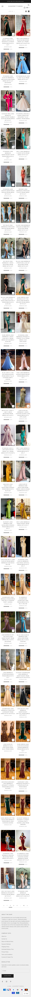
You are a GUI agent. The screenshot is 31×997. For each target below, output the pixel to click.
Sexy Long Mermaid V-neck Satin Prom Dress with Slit (23, 153)
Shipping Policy (5, 946)
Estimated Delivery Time (8, 949)
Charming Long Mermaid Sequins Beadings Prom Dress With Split (8, 856)
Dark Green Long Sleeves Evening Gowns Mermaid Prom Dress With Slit (23, 747)
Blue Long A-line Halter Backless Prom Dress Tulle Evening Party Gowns (8, 376)
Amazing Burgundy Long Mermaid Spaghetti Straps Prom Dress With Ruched (8, 785)
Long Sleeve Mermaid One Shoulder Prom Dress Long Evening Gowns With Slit (23, 487)
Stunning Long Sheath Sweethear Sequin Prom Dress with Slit (7, 192)
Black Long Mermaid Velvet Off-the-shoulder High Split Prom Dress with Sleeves (8, 300)
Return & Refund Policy (7, 941)
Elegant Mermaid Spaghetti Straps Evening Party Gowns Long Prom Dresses (23, 821)
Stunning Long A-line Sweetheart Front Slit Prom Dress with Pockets (8, 451)
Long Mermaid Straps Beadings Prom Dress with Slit (8, 675)
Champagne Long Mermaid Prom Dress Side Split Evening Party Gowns (8, 600)
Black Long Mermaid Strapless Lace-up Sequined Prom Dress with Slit (23, 264)
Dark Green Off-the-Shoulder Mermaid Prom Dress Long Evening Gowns (8, 820)
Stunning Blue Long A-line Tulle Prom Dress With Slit (23, 78)
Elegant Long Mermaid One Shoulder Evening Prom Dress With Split (8, 525)
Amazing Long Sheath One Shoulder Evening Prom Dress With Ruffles (8, 487)
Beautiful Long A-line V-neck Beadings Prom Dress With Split (8, 413)
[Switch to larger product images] (26, 11)
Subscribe (7, 976)
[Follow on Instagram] (6, 981)
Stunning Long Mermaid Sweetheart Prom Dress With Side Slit (23, 894)
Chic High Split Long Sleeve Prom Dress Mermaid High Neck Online (8, 562)
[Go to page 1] (3, 905)
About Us (4, 936)
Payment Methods (6, 944)
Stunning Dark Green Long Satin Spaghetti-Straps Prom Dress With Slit (8, 42)
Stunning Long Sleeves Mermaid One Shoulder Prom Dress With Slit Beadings (8, 79)
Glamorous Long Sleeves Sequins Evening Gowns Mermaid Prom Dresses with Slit (23, 857)
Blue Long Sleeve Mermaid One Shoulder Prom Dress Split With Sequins (23, 638)
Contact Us (4, 939)
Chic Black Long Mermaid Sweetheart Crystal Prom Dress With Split (23, 712)
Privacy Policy (5, 952)
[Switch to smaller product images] (28, 11)
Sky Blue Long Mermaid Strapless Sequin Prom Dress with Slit (8, 228)
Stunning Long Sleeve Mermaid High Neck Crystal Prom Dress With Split (23, 563)
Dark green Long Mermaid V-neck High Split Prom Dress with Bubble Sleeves (8, 338)
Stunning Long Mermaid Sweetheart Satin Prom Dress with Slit (8, 154)
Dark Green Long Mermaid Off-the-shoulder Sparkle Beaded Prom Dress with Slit (23, 300)
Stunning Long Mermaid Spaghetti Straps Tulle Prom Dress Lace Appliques (23, 338)
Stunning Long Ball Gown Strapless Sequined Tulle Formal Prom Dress (23, 116)
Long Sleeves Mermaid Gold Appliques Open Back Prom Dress (8, 747)
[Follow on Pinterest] (10, 981)
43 (24, 905)
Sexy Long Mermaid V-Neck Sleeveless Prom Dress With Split (23, 451)
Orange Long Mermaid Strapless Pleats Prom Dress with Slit (23, 192)
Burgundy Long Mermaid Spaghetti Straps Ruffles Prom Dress (23, 784)
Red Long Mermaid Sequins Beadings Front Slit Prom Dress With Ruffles (23, 41)
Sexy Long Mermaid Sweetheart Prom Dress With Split (23, 523)
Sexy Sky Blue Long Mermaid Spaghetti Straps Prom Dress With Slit (8, 894)
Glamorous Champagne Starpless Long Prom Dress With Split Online (23, 600)
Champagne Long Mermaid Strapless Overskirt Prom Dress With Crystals (8, 711)
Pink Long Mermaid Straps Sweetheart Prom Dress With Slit (23, 375)
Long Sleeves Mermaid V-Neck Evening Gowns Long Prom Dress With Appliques (23, 414)
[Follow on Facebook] (2, 981)
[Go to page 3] (27, 905)
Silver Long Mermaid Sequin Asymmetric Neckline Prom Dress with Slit (23, 228)
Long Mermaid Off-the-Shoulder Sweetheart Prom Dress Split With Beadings (8, 638)
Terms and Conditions (7, 954)
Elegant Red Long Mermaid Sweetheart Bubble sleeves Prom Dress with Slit (8, 117)
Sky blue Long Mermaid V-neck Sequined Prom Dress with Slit (7, 264)
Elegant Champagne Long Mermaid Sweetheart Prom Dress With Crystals (23, 675)
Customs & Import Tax (7, 957)
